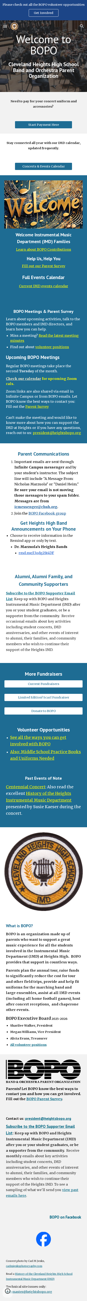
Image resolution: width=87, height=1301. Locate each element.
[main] (43, 56)
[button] (5, 26)
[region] (43, 10)
